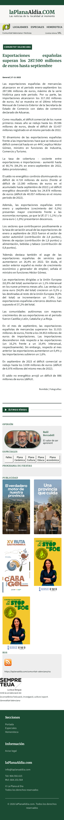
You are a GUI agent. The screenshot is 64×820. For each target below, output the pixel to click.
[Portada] (6, 27)
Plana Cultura (31, 458)
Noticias (27, 33)
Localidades (20, 27)
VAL (60, 33)
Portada (9, 724)
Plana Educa (41, 458)
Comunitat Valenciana (12, 33)
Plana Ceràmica (20, 458)
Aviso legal (11, 751)
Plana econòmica (53, 458)
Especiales (37, 27)
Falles (9, 457)
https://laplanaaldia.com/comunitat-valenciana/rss (27, 671)
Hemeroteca (54, 27)
